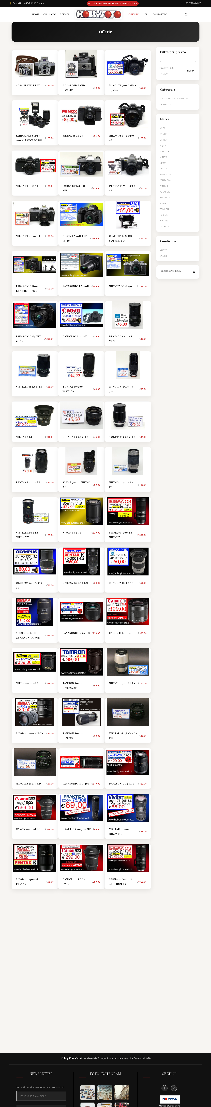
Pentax (164, 186)
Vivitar (164, 220)
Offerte (133, 14)
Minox (163, 157)
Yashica (164, 226)
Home (35, 14)
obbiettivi (165, 104)
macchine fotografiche (174, 98)
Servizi (64, 14)
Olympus (165, 168)
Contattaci (160, 14)
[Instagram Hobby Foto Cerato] (174, 1088)
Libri (146, 14)
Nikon (163, 162)
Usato (163, 256)
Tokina (164, 215)
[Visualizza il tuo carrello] (186, 14)
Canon (163, 134)
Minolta (164, 151)
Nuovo (163, 250)
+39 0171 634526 (193, 3)
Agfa (162, 128)
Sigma (163, 203)
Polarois (165, 191)
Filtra (190, 71)
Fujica (163, 145)
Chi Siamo (49, 14)
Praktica (165, 197)
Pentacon (165, 180)
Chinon (164, 139)
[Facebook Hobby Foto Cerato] (164, 1088)
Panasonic (166, 174)
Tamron (164, 209)
